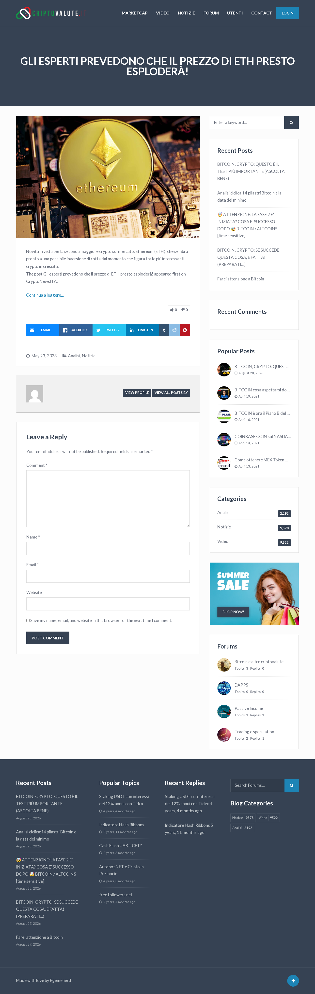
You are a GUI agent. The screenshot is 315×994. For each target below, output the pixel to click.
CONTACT (261, 12)
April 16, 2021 (248, 420)
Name (33, 536)
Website (34, 592)
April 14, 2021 (248, 443)
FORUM (211, 12)
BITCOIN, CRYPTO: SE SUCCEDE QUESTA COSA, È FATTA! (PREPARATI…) (248, 257)
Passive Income (249, 708)
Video (222, 541)
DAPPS (241, 685)
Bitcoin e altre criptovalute (259, 661)
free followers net (115, 894)
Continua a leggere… (45, 295)
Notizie (88, 355)
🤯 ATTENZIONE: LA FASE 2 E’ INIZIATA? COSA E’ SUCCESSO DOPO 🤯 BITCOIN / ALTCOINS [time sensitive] (247, 225)
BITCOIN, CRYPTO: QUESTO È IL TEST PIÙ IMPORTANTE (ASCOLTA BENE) (251, 171)
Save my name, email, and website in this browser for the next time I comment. (101, 620)
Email (32, 564)
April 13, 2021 (248, 466)
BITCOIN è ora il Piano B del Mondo (267, 413)
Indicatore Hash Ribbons (121, 824)
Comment (36, 465)
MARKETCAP (135, 12)
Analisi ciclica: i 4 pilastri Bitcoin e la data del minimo (249, 196)
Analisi (74, 355)
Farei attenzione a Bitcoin (240, 278)
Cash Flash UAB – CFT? (120, 845)
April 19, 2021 (248, 396)
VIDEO (163, 12)
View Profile (137, 392)
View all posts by (171, 392)
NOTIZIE (186, 12)
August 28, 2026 (250, 373)
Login (288, 13)
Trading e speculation (254, 731)
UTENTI (235, 12)
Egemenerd (60, 980)
